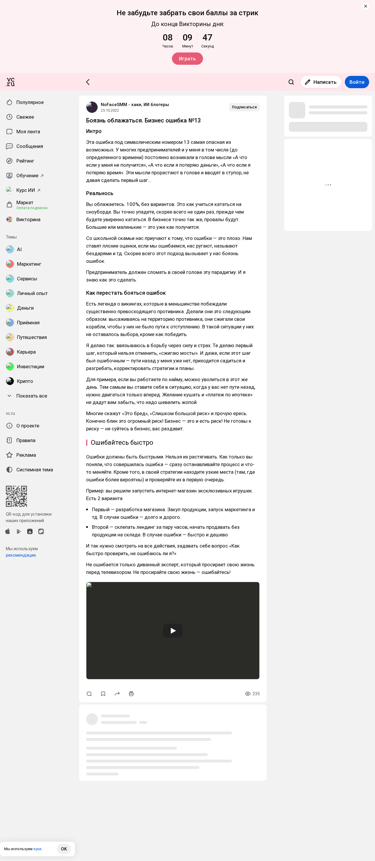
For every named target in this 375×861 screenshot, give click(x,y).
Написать (325, 82)
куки (37, 849)
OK (64, 849)
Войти (357, 82)
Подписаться (244, 107)
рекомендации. (21, 555)
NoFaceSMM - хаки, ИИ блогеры (135, 104)
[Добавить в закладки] (103, 694)
